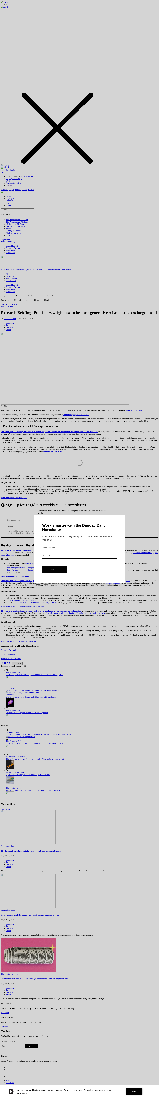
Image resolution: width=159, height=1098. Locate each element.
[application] (79, 1091)
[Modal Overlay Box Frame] (79, 549)
